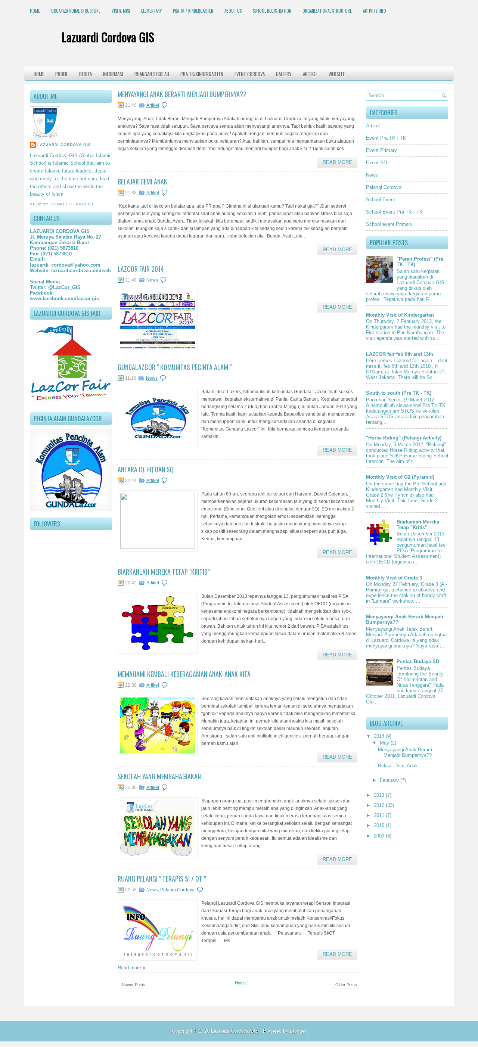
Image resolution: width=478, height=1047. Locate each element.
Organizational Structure (75, 11)
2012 (380, 805)
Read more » (131, 967)
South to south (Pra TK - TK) (398, 393)
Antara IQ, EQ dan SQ (146, 469)
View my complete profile (62, 204)
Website (337, 74)
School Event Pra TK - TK (394, 212)
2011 (380, 815)
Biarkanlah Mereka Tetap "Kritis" (163, 572)
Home (35, 11)
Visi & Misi (121, 11)
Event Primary (381, 150)
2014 (380, 736)
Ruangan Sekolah (151, 74)
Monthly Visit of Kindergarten (400, 315)
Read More (337, 162)
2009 (380, 836)
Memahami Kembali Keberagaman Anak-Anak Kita (184, 674)
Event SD (376, 162)
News (152, 280)
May (385, 743)
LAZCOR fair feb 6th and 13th (399, 354)
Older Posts (346, 984)
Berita (85, 74)
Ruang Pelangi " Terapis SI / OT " (162, 878)
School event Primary (389, 224)
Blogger (298, 1031)
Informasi (113, 74)
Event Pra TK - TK (386, 138)
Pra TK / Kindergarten (193, 11)
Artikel (310, 74)
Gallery (284, 74)
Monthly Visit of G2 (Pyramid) (400, 477)
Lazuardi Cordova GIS (108, 37)
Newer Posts (133, 984)
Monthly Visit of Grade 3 (394, 578)
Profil (61, 74)
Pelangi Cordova (177, 889)
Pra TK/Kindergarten (201, 74)
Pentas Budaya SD (418, 661)
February (390, 780)
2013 (380, 795)
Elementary (151, 11)
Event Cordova (250, 74)
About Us (233, 11)
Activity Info (374, 11)
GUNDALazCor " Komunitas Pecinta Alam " (175, 367)
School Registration (272, 11)
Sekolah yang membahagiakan (159, 776)
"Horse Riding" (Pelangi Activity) (403, 438)
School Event (380, 199)
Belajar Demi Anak (142, 181)
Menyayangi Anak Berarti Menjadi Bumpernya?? (182, 94)
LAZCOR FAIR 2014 (141, 269)
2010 (380, 825)
